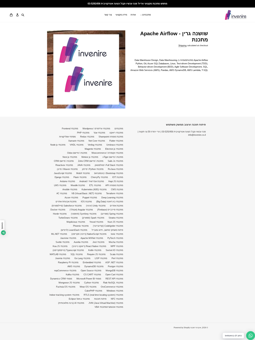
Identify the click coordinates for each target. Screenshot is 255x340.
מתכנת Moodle (78, 185)
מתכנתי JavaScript (63, 173)
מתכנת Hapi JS (115, 181)
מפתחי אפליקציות (67, 136)
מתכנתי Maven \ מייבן (67, 169)
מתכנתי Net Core (97, 140)
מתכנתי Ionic (117, 234)
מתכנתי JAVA (83, 165)
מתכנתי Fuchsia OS (65, 286)
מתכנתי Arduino (67, 181)
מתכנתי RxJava (115, 169)
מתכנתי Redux (87, 136)
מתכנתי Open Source (91, 270)
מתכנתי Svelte (62, 242)
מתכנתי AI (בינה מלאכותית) (71, 303)
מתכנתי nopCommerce (65, 270)
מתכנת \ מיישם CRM (64, 161)
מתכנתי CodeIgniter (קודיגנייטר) (108, 226)
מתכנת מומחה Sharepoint (111, 136)
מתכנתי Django (62, 177)
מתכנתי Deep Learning (112, 197)
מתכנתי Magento (93, 149)
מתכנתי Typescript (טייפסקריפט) (68, 250)
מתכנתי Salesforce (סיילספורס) (67, 205)
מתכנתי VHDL (76, 144)
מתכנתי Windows (115, 290)
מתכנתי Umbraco (114, 144)
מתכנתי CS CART (92, 274)
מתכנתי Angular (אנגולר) (81, 209)
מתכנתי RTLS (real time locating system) (103, 295)
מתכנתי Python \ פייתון (92, 169)
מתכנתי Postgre (115, 266)
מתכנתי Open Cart (114, 274)
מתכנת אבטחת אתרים (66, 201)
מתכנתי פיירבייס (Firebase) (110, 209)
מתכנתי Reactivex (64, 165)
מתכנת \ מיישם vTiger (113, 157)
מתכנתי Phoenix (81, 226)
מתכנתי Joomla (62, 258)
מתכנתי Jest (98, 242)
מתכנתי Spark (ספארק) (93, 217)
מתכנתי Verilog (95, 144)
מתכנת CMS (117, 189)
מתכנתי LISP (101, 258)
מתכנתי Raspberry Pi (68, 262)
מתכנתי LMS (60, 185)
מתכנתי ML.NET (59, 234)
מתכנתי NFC (117, 299)
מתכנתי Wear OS (88, 286)
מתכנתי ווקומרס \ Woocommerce (107, 153)
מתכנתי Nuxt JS (115, 222)
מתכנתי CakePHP (93, 290)
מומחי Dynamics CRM (61, 278)
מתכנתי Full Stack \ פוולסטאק (109, 165)
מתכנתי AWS (73, 266)
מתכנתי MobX (83, 173)
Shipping (182, 45)
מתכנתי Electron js (114, 149)
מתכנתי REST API (114, 278)
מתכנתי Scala (116, 254)
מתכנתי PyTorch (115, 238)
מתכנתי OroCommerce (112, 286)
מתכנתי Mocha (116, 242)
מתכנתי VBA (101, 307)
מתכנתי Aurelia (81, 242)
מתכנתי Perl (117, 258)
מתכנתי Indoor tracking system (64, 295)
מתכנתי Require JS (96, 254)
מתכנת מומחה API (114, 185)
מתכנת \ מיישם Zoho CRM (90, 161)
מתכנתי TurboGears (68, 217)
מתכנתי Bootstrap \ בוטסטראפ (108, 173)
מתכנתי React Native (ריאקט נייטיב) (89, 246)
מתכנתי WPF (117, 246)
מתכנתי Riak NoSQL (113, 282)
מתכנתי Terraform (114, 193)
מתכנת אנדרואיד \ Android (91, 181)
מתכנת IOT (117, 177)
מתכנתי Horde (60, 213)
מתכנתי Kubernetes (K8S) (94, 189)
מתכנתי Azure (71, 197)
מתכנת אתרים (116, 205)
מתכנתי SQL (77, 254)
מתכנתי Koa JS (60, 246)
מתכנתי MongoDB (114, 270)
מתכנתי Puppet (89, 197)
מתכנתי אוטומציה (115, 307)
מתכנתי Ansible (69, 189)
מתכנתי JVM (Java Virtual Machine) (106, 303)
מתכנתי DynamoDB (93, 266)
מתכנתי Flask (79, 177)
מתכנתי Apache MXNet (92, 238)
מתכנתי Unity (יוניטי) (96, 205)
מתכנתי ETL (95, 185)
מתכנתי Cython (91, 282)
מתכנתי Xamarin (76, 140)
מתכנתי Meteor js (89, 157)
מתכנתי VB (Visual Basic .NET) (86, 193)
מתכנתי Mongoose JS (69, 282)
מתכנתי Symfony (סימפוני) (83, 213)
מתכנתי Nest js (70, 157)
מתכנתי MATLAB (58, 254)
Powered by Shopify (182, 328)
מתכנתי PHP (83, 132)
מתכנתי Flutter (116, 140)
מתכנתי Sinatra (116, 217)
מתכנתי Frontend (70, 128)
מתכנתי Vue (99, 132)
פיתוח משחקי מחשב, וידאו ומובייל (107, 230)
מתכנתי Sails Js (115, 161)
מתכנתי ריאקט (116, 132)
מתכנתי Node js (57, 144)
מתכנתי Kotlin (94, 250)
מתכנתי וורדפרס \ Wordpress (96, 128)
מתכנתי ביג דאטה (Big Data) (109, 201)
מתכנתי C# (62, 193)
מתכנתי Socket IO (114, 250)
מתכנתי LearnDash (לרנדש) (74, 230)
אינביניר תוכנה (195, 328)
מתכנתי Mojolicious (76, 222)
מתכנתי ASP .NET (114, 262)
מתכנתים (119, 128)
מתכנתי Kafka (72, 274)
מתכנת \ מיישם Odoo (77, 153)
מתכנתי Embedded (92, 262)
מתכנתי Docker (57, 209)
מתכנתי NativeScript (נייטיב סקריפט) (88, 234)
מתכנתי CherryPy (99, 177)
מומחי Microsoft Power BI (88, 278)
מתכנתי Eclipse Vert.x (79, 299)
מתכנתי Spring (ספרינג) (112, 213)
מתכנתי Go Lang (82, 258)
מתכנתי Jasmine (68, 238)
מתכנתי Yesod (96, 222)
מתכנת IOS (86, 201)
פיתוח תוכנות (100, 299)
